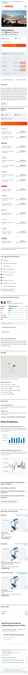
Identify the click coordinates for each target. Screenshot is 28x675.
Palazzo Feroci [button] (4, 590)
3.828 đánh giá (15, 32)
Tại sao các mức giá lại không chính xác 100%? (13, 662)
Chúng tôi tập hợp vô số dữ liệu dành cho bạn (13, 660)
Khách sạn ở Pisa (7, 639)
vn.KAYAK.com (6, 669)
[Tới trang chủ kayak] (9, 6)
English (6, 2)
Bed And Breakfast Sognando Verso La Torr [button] (10, 562)
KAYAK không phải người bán (9, 657)
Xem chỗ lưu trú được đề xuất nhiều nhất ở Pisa (21, 573)
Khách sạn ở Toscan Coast (6, 671)
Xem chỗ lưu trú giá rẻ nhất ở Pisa (21, 544)
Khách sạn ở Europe (19, 669)
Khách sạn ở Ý (8, 670)
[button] (26, 2)
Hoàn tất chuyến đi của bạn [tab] (9, 629)
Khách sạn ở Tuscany (16, 670)
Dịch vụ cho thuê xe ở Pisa (9, 637)
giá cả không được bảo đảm (7, 653)
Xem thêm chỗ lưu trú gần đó (21, 515)
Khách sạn (12, 669)
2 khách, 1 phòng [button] (7, 42)
